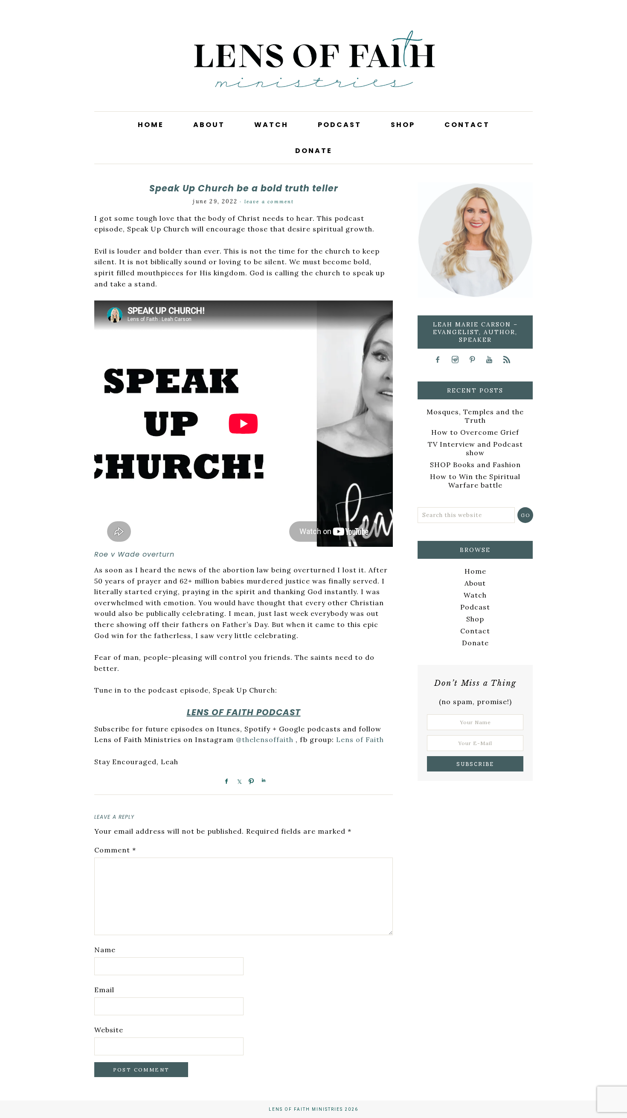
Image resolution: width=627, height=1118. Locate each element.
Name (105, 949)
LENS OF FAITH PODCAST (244, 712)
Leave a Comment (269, 202)
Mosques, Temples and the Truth (475, 416)
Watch (475, 595)
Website (108, 1030)
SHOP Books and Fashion (475, 464)
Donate (475, 642)
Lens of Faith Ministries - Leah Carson (313, 72)
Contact (475, 631)
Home (475, 571)
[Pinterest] (474, 359)
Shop (475, 619)
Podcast (475, 607)
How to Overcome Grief (475, 432)
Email (104, 989)
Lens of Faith (360, 739)
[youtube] (492, 359)
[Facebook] (440, 359)
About (475, 583)
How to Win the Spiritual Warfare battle (475, 480)
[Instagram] (457, 359)
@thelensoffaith (264, 739)
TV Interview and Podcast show (475, 448)
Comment (115, 850)
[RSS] (509, 359)
